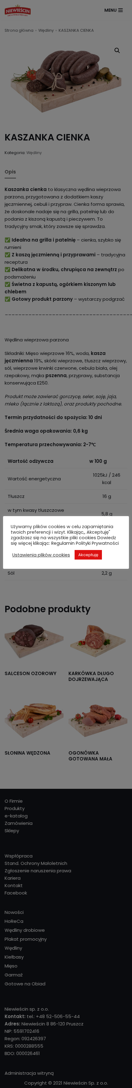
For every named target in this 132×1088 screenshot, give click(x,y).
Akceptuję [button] (88, 555)
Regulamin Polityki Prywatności (85, 543)
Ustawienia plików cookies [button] (41, 555)
